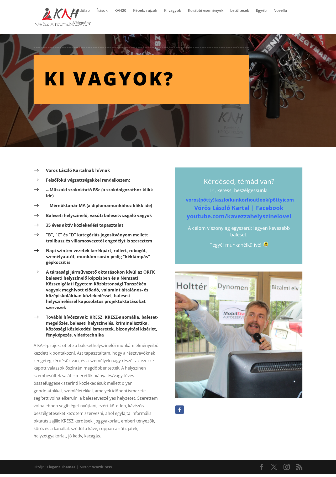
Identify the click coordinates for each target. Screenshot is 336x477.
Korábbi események (205, 11)
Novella (280, 11)
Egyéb (261, 11)
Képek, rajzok (145, 11)
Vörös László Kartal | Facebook (239, 208)
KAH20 (120, 11)
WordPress (102, 466)
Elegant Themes (61, 466)
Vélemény (82, 23)
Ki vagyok (172, 11)
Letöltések (239, 11)
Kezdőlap (81, 11)
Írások (102, 11)
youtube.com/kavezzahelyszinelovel (239, 216)
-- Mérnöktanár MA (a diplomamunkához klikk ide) (99, 205)
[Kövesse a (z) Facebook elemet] (179, 409)
